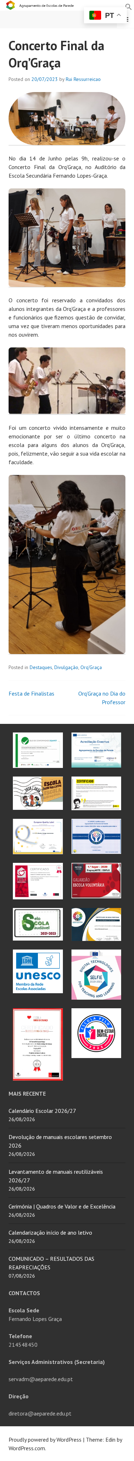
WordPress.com (27, 1448)
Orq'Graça (91, 667)
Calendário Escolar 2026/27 (42, 1110)
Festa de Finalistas (31, 693)
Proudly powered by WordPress (45, 1439)
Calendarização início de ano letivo (50, 1232)
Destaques (41, 667)
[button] (128, 6)
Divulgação (66, 667)
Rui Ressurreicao (83, 79)
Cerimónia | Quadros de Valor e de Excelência (62, 1206)
